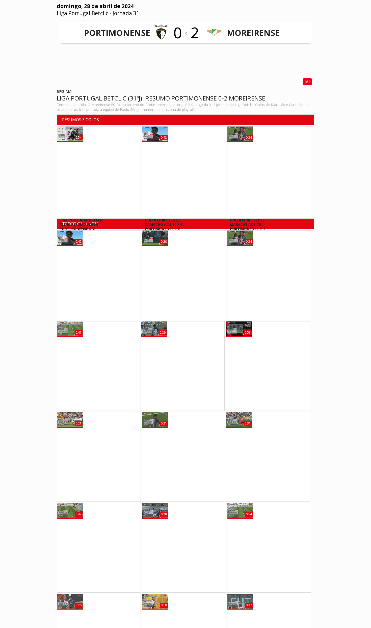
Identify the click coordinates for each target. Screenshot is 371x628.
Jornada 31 (126, 13)
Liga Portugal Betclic (82, 13)
